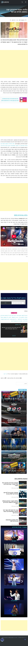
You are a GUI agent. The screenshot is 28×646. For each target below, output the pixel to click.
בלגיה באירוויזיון (12, 378)
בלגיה (4, 378)
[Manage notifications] (25, 639)
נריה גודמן (13, 20)
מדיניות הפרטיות (5, 637)
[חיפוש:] (21, 383)
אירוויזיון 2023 (18, 378)
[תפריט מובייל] (25, 2)
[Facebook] (14, 336)
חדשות (8, 378)
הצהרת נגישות (10, 637)
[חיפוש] (22, 2)
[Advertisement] (14, 64)
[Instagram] (13, 336)
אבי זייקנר (5, 373)
